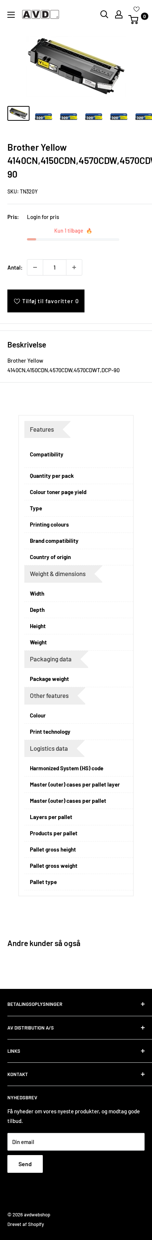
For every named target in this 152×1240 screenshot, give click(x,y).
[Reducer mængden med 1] (35, 267)
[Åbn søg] (104, 14)
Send (25, 1163)
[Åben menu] (11, 15)
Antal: (15, 267)
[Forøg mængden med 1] (74, 267)
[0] (136, 19)
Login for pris (43, 216)
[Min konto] (118, 14)
